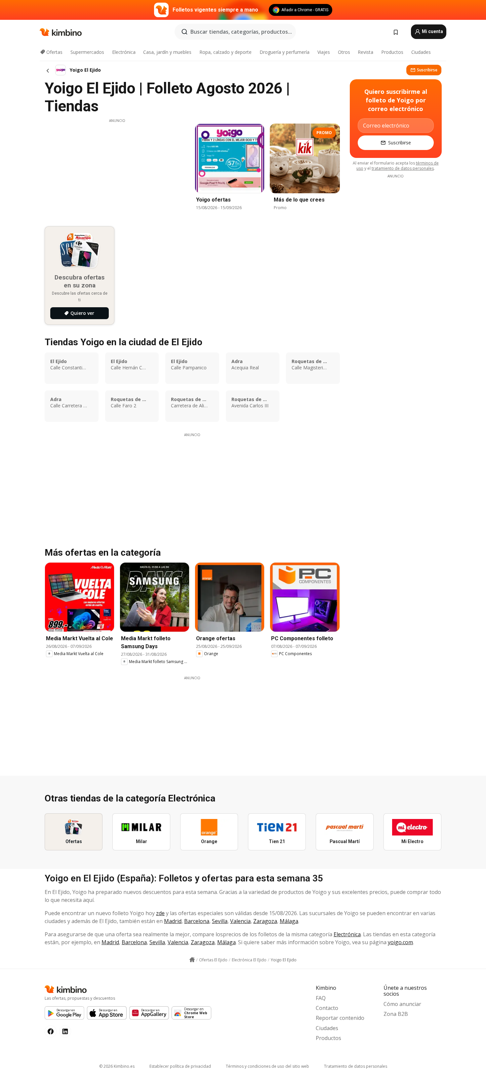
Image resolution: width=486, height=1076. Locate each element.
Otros (344, 52)
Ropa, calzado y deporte (225, 52)
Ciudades (421, 52)
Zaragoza (265, 921)
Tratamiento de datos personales (355, 1066)
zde (160, 913)
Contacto (327, 1008)
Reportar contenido (340, 1017)
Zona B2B (396, 1014)
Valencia (240, 921)
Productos (392, 52)
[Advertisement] (117, 169)
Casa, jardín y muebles (167, 52)
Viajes (323, 52)
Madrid (173, 921)
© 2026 (117, 1066)
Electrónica (124, 52)
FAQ (321, 998)
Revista (365, 52)
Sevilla (219, 921)
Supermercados (87, 52)
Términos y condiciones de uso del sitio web (267, 1066)
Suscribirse (427, 70)
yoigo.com (400, 942)
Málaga (289, 921)
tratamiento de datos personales (403, 168)
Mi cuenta (432, 31)
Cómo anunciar (402, 1004)
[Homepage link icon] (192, 959)
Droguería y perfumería (284, 52)
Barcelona (196, 921)
